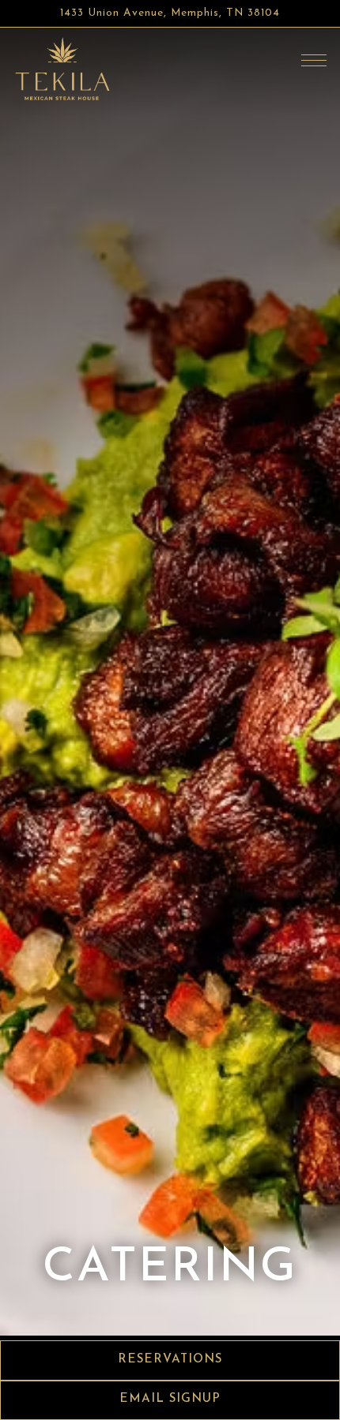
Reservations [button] (170, 1360)
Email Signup (170, 1399)
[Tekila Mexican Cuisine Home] (63, 69)
